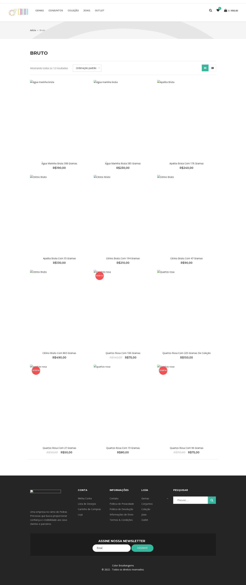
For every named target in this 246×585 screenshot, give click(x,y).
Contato (114, 498)
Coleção (73, 10)
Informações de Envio (121, 514)
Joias (87, 10)
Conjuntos (56, 10)
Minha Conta (85, 498)
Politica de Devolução (121, 509)
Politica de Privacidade (122, 503)
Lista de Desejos (87, 503)
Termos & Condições (121, 519)
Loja (80, 514)
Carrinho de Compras (89, 509)
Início (33, 30)
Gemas (39, 10)
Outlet (99, 10)
